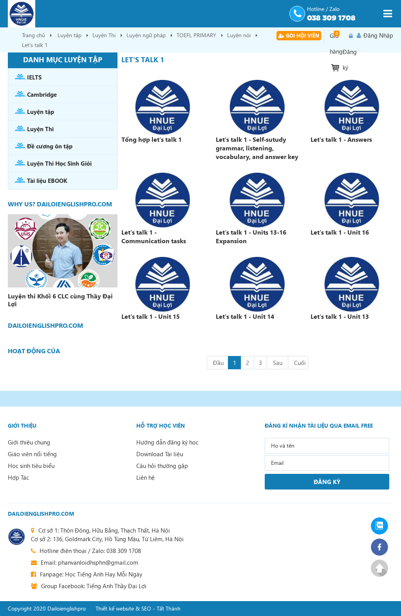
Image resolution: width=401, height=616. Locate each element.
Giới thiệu (22, 425)
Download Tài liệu (159, 454)
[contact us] (16, 537)
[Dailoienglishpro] (146, 13)
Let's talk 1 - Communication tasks (153, 236)
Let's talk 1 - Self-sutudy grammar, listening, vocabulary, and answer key (257, 148)
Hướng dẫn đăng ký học (167, 442)
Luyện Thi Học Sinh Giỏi (59, 163)
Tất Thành (169, 608)
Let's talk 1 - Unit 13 (340, 316)
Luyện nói (239, 35)
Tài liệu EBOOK (47, 180)
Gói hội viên (301, 35)
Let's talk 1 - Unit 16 (340, 232)
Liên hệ (145, 477)
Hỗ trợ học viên (160, 425)
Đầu (218, 363)
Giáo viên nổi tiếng (32, 454)
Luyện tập (69, 35)
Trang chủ (33, 35)
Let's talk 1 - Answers (341, 139)
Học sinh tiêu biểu (31, 466)
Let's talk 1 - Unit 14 (245, 316)
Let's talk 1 (35, 45)
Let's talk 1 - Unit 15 (150, 316)
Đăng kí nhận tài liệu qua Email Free (319, 425)
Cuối (300, 363)
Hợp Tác (18, 477)
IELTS (34, 77)
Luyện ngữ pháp (146, 35)
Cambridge (42, 94)
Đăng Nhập (378, 35)
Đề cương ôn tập (49, 146)
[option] (62, 262)
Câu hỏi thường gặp (162, 466)
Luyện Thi (104, 35)
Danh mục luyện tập (62, 59)
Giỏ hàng (336, 37)
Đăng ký (350, 35)
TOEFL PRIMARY (196, 35)
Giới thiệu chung (29, 442)
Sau (277, 363)
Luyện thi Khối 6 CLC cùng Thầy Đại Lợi (60, 300)
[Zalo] (382, 526)
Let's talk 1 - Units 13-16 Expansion (251, 236)
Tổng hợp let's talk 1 (151, 139)
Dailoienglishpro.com (41, 513)
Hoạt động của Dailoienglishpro (37, 351)
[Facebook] (382, 547)
